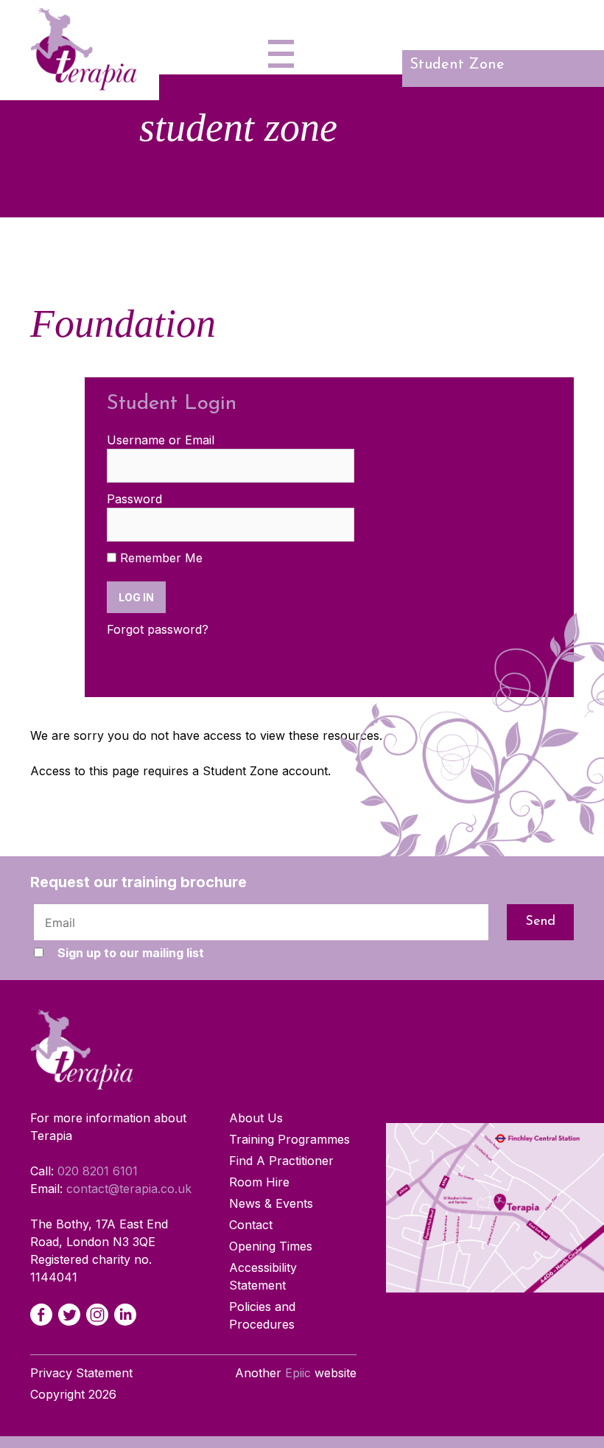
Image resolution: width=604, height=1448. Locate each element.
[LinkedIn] (125, 1315)
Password (134, 499)
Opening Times (270, 1246)
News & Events (271, 1203)
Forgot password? (157, 629)
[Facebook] (41, 1315)
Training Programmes (289, 1139)
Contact (251, 1224)
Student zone (457, 64)
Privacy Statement (81, 1372)
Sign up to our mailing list (130, 952)
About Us (256, 1118)
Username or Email (160, 440)
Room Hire (259, 1182)
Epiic (298, 1372)
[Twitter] (69, 1315)
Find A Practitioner (281, 1160)
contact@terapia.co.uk (129, 1188)
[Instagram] (97, 1315)
